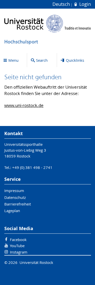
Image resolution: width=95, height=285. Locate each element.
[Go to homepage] (47, 23)
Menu (13, 60)
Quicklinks (75, 60)
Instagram (18, 252)
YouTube (17, 245)
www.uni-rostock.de (24, 105)
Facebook (18, 239)
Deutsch (61, 4)
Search (42, 60)
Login (84, 4)
